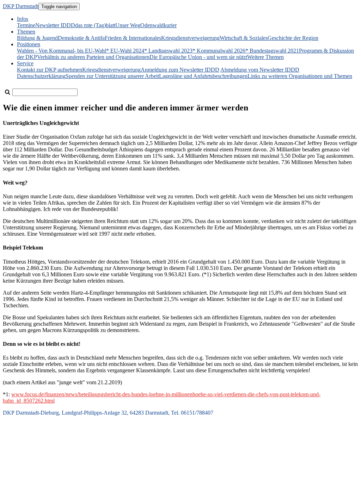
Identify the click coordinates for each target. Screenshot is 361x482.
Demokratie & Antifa (81, 38)
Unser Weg (127, 25)
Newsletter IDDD (55, 25)
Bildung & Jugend (37, 38)
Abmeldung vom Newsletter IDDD (259, 70)
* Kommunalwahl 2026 (218, 51)
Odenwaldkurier (158, 25)
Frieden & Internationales (133, 38)
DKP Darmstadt (20, 6)
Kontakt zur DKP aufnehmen (49, 70)
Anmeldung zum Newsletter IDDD (180, 70)
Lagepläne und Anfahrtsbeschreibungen (203, 76)
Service (25, 63)
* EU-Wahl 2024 (125, 51)
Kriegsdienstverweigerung (190, 38)
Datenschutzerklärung (41, 76)
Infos (22, 19)
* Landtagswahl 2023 (168, 51)
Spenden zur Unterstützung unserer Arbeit (112, 76)
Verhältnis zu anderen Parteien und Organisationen (93, 57)
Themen (26, 32)
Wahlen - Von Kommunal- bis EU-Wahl (61, 51)
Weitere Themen (265, 57)
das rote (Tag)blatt (95, 25)
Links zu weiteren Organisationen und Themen (299, 76)
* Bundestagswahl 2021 (272, 51)
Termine (26, 25)
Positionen (28, 44)
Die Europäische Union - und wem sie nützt (198, 57)
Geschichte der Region (293, 38)
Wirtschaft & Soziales (244, 38)
